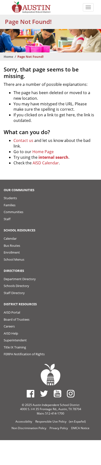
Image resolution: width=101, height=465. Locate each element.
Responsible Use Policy (50, 421)
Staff (7, 219)
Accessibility (23, 421)
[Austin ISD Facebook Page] (30, 393)
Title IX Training (15, 347)
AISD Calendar (46, 163)
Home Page (43, 151)
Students (10, 198)
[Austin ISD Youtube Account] (57, 393)
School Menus (14, 259)
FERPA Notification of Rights (24, 354)
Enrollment (12, 252)
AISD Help (11, 333)
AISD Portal (12, 312)
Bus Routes (12, 245)
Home (8, 56)
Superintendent (15, 340)
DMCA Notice (80, 428)
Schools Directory (16, 286)
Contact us (23, 140)
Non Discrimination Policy (29, 428)
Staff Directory (14, 293)
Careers (9, 326)
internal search (53, 157)
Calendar (10, 238)
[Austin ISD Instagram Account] (71, 393)
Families (9, 205)
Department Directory (20, 279)
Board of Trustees (16, 319)
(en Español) (77, 421)
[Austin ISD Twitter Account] (44, 393)
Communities (13, 212)
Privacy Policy (59, 428)
